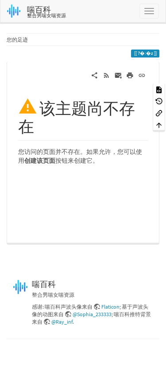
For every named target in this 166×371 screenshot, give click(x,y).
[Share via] (94, 75)
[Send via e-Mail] (118, 75)
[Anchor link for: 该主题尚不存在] (42, 125)
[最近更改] (106, 75)
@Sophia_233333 (92, 314)
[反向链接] (159, 112)
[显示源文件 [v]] (159, 89)
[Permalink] (142, 75)
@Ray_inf (62, 321)
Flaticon (110, 306)
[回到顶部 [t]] (159, 124)
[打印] (130, 75)
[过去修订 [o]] (159, 101)
